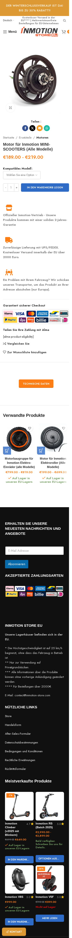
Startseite (8, 137)
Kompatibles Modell (17, 168)
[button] (19, 859)
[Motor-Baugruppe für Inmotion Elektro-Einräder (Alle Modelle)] (19, 439)
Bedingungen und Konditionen (24, 751)
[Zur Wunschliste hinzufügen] (29, 428)
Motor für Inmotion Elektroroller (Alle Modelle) (53, 463)
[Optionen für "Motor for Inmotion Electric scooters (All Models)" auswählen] (41, 451)
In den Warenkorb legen (45, 187)
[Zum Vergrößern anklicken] (10, 107)
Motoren (42, 137)
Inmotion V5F (45, 896)
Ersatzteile (25, 137)
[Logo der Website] (39, 31)
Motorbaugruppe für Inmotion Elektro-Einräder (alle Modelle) (19, 463)
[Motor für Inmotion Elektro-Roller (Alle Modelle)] (53, 439)
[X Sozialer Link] (32, 128)
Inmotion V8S (14, 896)
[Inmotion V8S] (19, 879)
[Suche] (64, 21)
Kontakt (16, 932)
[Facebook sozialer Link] (25, 128)
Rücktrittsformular (15, 769)
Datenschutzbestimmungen (21, 742)
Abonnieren (16, 564)
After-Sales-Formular (18, 733)
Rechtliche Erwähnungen (20, 760)
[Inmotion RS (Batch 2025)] (50, 806)
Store (8, 716)
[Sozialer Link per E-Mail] (40, 128)
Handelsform (13, 725)
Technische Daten (36, 384)
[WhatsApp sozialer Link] (47, 128)
